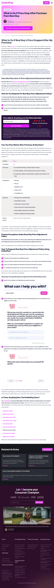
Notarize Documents (45, 554)
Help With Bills (18, 550)
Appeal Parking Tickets (33, 544)
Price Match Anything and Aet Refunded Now (18, 28)
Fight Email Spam (6, 558)
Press (3, 548)
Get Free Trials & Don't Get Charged (7, 577)
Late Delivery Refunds (20, 569)
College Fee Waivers (19, 551)
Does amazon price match (9, 420)
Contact (4, 550)
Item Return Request (19, 570)
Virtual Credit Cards (6, 575)
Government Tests (44, 553)
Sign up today (39, 502)
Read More (5, 465)
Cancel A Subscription (20, 572)
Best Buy (12, 46)
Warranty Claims (6, 579)
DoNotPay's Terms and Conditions (27, 128)
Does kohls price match (9, 433)
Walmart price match (8, 414)
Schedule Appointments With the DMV (45, 550)
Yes (13, 164)
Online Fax (42, 548)
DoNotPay (7, 2)
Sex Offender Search (45, 569)
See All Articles (47, 449)
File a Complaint (31, 548)
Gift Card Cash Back (19, 544)
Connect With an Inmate (46, 544)
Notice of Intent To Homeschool (44, 566)
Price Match (7, 9)
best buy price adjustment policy (21, 81)
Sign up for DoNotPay (16, 125)
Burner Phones (5, 570)
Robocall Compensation (7, 562)
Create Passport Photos (45, 564)
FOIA (41, 556)
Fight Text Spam (6, 560)
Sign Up (46, 2)
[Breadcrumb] (2, 35)
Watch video (8, 522)
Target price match (8, 411)
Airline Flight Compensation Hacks (7, 572)
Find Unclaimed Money (20, 548)
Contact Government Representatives (45, 562)
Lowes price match (8, 423)
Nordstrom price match (9, 436)
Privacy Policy (38, 128)
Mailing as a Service (45, 546)
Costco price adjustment (9, 427)
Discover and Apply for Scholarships (20, 554)
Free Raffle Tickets (19, 546)
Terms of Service (6, 544)
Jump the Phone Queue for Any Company (20, 567)
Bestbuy (15, 161)
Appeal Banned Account (20, 577)
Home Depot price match (9, 417)
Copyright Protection (32, 546)
